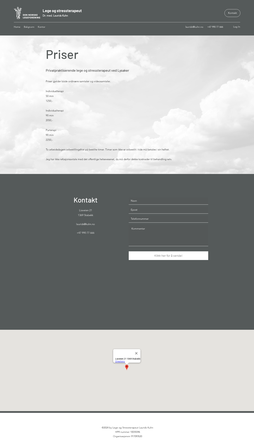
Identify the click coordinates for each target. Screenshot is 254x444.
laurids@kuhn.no (194, 26)
